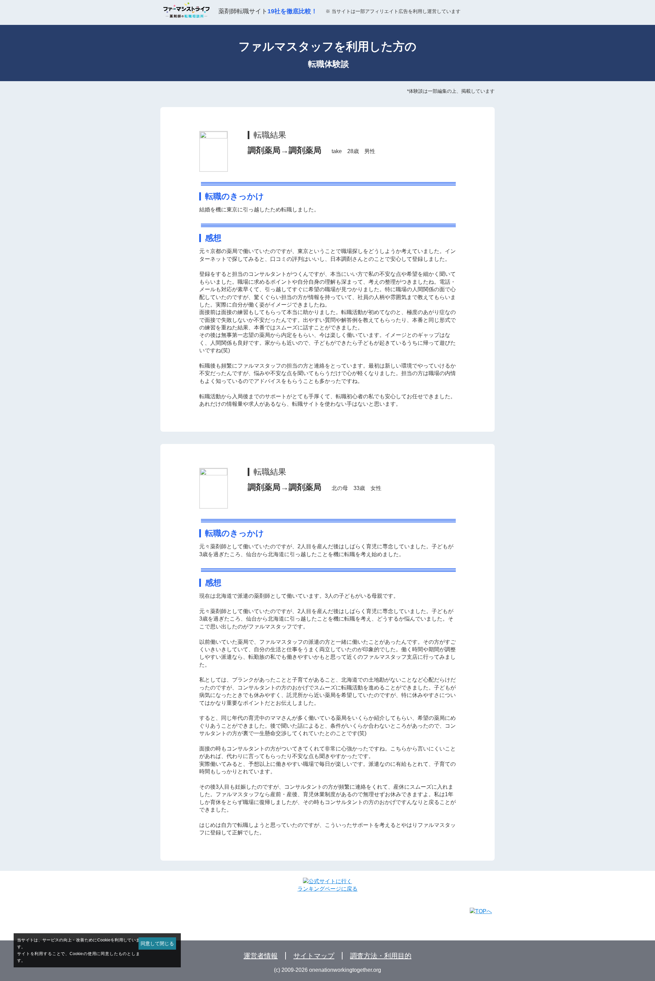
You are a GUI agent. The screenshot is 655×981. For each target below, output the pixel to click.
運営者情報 (261, 956)
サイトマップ (313, 956)
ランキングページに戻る (327, 889)
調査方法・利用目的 (380, 956)
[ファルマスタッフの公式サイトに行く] (327, 881)
